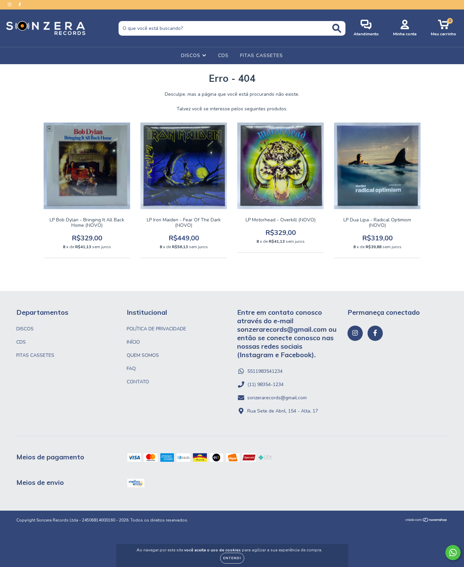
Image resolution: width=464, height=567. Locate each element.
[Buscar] (337, 28)
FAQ (131, 368)
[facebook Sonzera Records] (19, 4)
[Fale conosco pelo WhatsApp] (453, 552)
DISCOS (191, 55)
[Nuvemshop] (426, 521)
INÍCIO (133, 342)
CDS (223, 55)
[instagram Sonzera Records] (10, 4)
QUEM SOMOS (143, 355)
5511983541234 (265, 371)
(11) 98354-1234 (265, 384)
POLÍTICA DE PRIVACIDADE (156, 329)
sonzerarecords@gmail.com (277, 398)
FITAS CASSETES (261, 55)
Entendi (232, 558)
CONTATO (138, 382)
